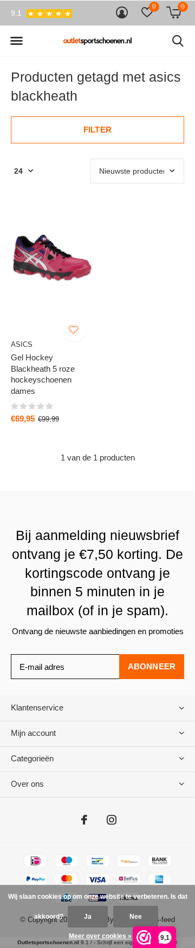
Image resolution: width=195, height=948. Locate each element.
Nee (135, 916)
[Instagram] (111, 820)
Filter (97, 129)
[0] (173, 12)
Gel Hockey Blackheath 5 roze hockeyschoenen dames (43, 374)
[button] (16, 41)
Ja (88, 916)
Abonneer (152, 666)
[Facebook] (84, 820)
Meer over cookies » (100, 936)
